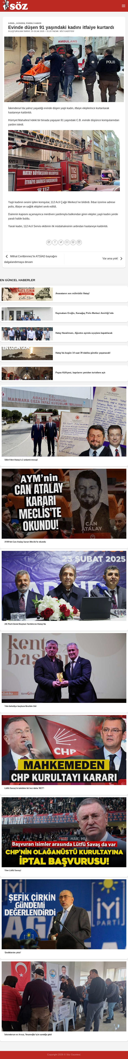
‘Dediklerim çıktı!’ (12, 953)
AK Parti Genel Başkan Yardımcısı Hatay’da (25, 624)
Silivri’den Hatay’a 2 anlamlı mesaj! (21, 460)
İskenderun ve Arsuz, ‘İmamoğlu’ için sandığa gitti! (28, 1035)
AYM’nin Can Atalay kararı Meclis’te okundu (25, 542)
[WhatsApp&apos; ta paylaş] (49, 242)
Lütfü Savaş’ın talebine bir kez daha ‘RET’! (24, 788)
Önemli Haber (33, 23)
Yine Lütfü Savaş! (12, 870)
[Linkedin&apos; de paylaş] (79, 242)
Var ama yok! (110, 258)
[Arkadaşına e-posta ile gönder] (67, 242)
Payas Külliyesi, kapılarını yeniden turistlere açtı (80, 372)
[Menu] (124, 6)
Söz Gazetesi (67, 31)
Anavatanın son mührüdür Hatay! (73, 293)
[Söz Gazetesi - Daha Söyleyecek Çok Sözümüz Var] (19, 6)
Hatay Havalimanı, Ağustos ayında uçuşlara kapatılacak (84, 333)
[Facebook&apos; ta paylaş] (55, 242)
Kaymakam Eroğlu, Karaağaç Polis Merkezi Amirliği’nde (85, 313)
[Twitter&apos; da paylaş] (61, 242)
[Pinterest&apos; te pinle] (73, 242)
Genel (11, 23)
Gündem (20, 23)
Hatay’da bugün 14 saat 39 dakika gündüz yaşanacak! (83, 353)
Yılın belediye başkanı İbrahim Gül (20, 706)
